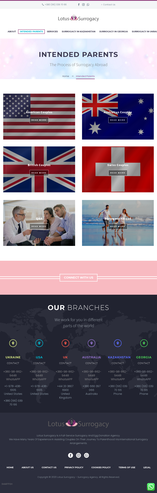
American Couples (39, 112)
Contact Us (109, 4)
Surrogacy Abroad (118, 218)
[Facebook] (79, 4)
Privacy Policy (74, 467)
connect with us (78, 277)
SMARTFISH (7, 484)
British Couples (39, 165)
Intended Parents (31, 31)
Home (10, 467)
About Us (28, 467)
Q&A (39, 218)
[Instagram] (83, 4)
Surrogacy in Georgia (113, 31)
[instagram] (78, 455)
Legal (147, 467)
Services (52, 31)
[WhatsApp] (88, 4)
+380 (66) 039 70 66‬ (56, 4)
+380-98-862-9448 (13, 373)
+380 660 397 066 (92, 388)
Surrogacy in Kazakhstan (78, 31)
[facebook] (70, 455)
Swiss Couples (117, 165)
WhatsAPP (13, 379)
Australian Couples (118, 112)
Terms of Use (127, 467)
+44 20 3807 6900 (65, 388)
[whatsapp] (86, 455)
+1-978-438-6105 (13, 388)
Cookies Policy (101, 467)
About (12, 31)
